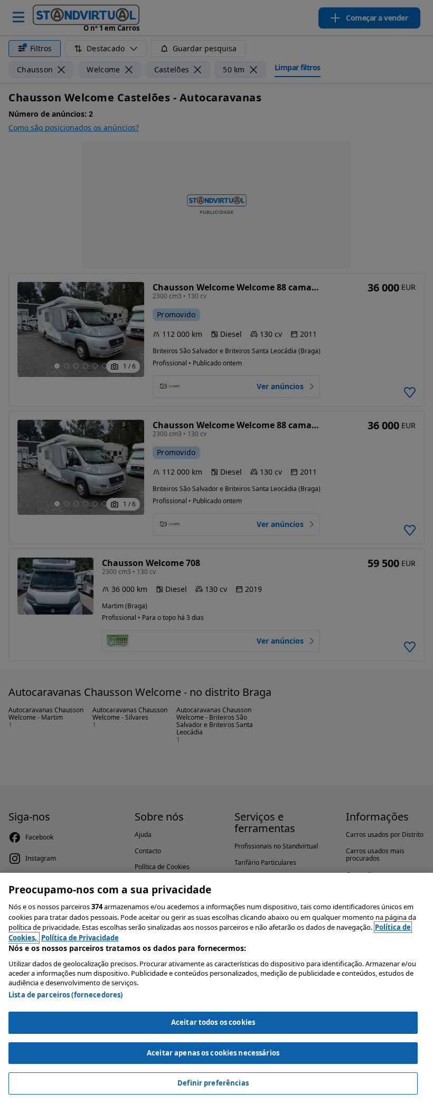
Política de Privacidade (80, 937)
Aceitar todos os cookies (213, 1022)
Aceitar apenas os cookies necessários (213, 1053)
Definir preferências (213, 1083)
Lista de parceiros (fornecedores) (65, 995)
